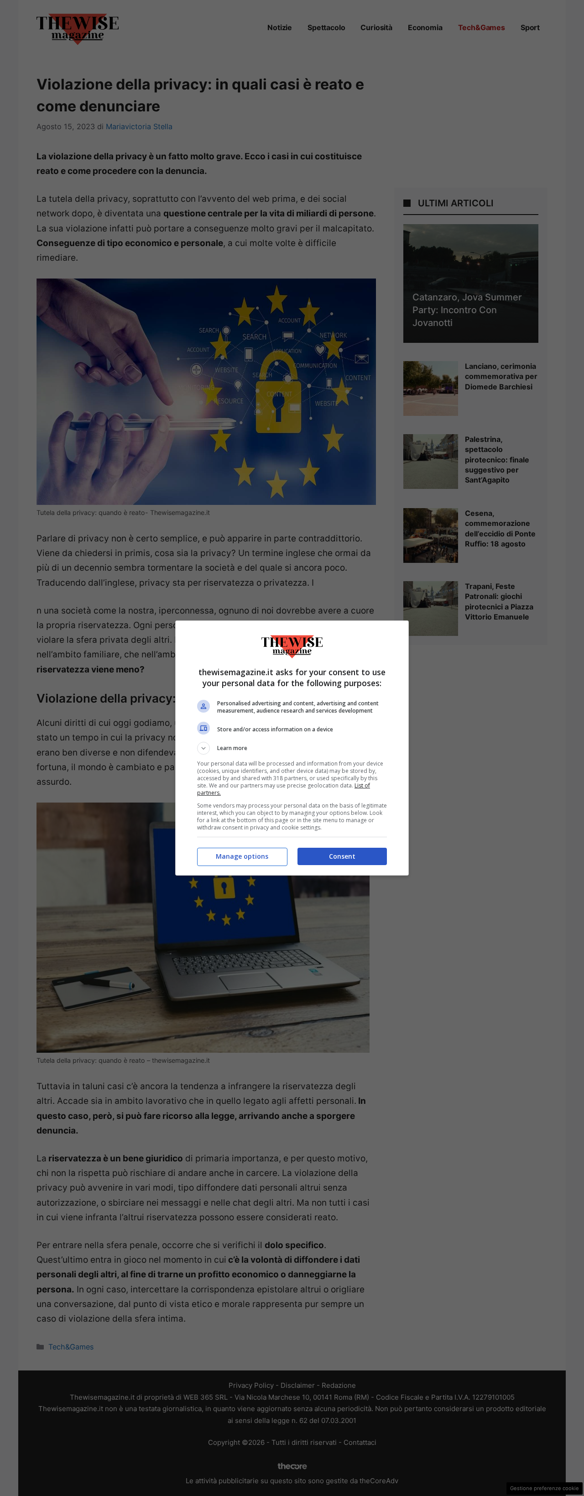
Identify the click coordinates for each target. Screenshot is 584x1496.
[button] (292, 748)
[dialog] (292, 748)
